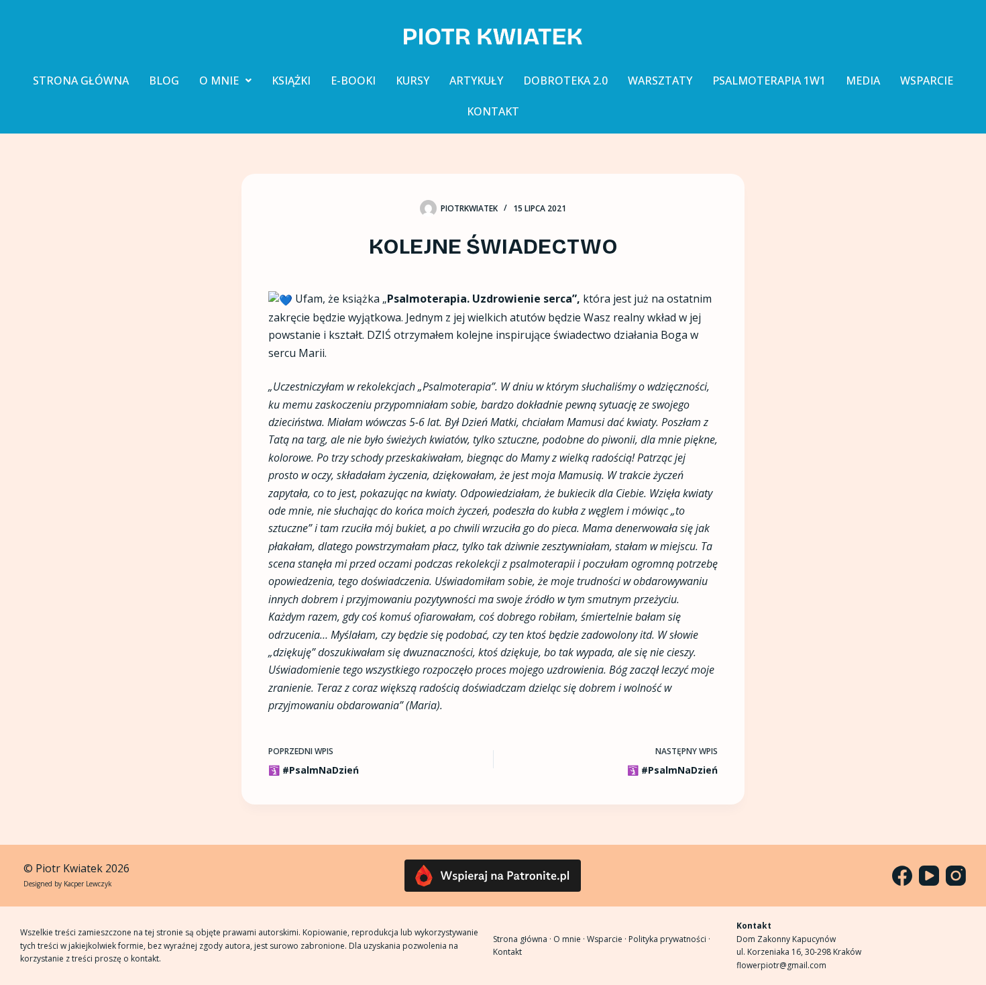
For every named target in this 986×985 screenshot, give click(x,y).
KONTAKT (493, 111)
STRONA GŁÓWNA (81, 80)
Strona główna (520, 939)
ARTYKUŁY (476, 80)
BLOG (164, 80)
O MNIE (219, 80)
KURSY (412, 80)
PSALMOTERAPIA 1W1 (769, 80)
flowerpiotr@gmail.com (781, 965)
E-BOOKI (353, 80)
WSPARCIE (926, 80)
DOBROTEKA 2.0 (565, 80)
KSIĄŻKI (291, 80)
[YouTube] (929, 876)
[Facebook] (902, 876)
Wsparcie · (607, 939)
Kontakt (507, 951)
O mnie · (570, 939)
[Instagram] (956, 876)
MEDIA (863, 80)
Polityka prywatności (667, 939)
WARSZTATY (660, 80)
